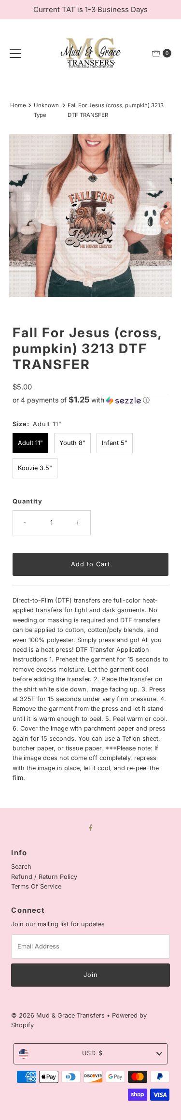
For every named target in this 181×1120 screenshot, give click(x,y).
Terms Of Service (36, 886)
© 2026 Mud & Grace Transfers (59, 1015)
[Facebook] (91, 827)
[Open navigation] (15, 53)
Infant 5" (114, 442)
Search (21, 866)
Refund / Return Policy (44, 876)
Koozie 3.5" (35, 468)
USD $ (92, 1053)
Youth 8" (72, 442)
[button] (90, 400)
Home (18, 105)
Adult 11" (30, 442)
